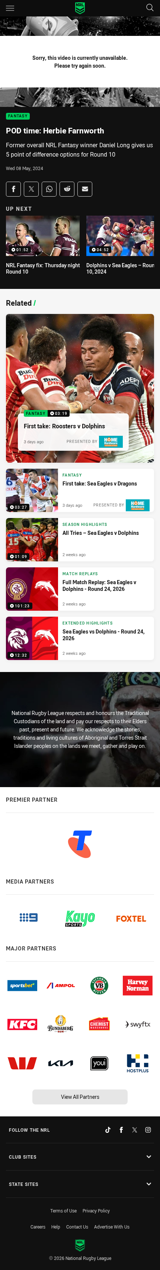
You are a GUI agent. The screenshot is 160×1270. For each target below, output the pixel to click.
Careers (38, 1227)
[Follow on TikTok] (108, 1130)
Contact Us (77, 1227)
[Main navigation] (10, 8)
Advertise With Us (111, 1227)
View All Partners (80, 1096)
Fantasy (18, 116)
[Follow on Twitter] (135, 1130)
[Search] (150, 8)
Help (55, 1227)
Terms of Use (63, 1211)
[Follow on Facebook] (121, 1130)
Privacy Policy (96, 1211)
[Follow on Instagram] (148, 1130)
